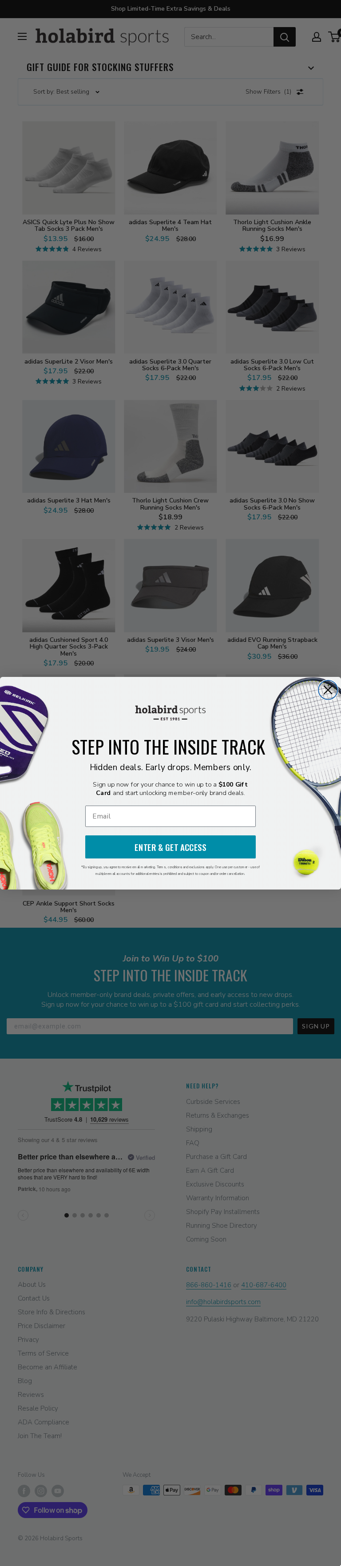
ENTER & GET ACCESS (170, 846)
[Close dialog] (327, 689)
